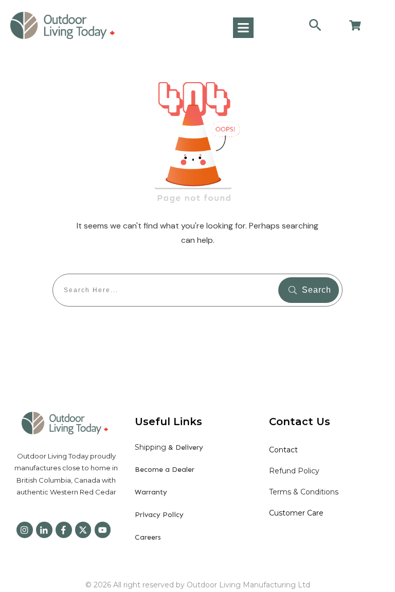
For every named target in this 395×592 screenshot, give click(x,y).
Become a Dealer (164, 469)
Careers (148, 537)
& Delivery (169, 447)
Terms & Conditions (303, 491)
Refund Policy (294, 470)
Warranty (151, 492)
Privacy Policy (159, 514)
